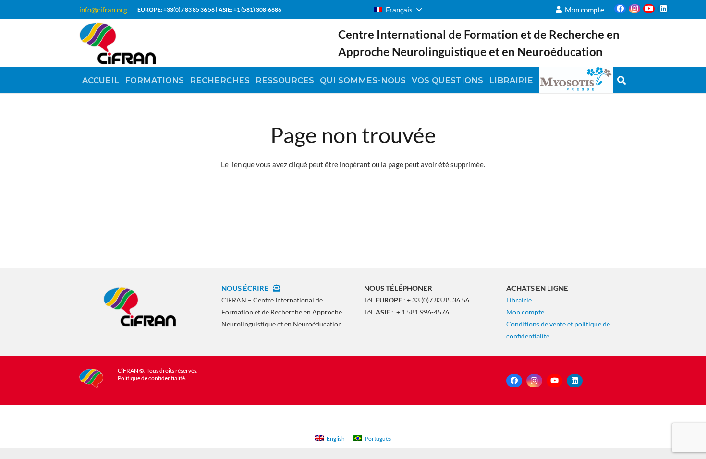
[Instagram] (634, 8)
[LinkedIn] (663, 8)
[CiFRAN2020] (117, 43)
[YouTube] (649, 8)
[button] (397, 9)
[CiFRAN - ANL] (139, 306)
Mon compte (525, 312)
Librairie (519, 300)
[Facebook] (620, 8)
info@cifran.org (103, 9)
